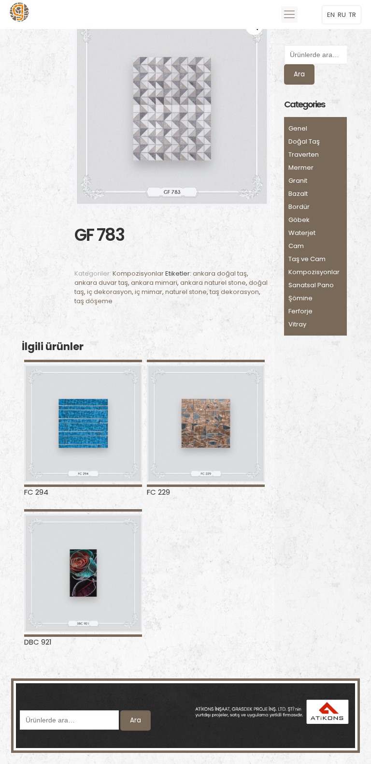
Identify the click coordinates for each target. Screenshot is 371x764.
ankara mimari (154, 282)
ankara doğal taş (220, 273)
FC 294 (36, 492)
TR (352, 14)
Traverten (303, 154)
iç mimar (148, 291)
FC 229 (158, 492)
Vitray (297, 324)
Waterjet (301, 232)
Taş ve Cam (307, 259)
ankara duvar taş (101, 282)
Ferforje (300, 311)
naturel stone (186, 291)
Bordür (299, 206)
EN (331, 14)
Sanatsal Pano (311, 285)
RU (342, 14)
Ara (299, 74)
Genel (297, 128)
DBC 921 (38, 642)
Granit (297, 180)
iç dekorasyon (109, 291)
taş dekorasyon (234, 291)
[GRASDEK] (19, 14)
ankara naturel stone (213, 282)
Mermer (301, 167)
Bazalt (298, 193)
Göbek (299, 219)
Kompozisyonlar (138, 273)
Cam (296, 245)
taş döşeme (93, 301)
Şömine (300, 298)
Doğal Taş (304, 141)
